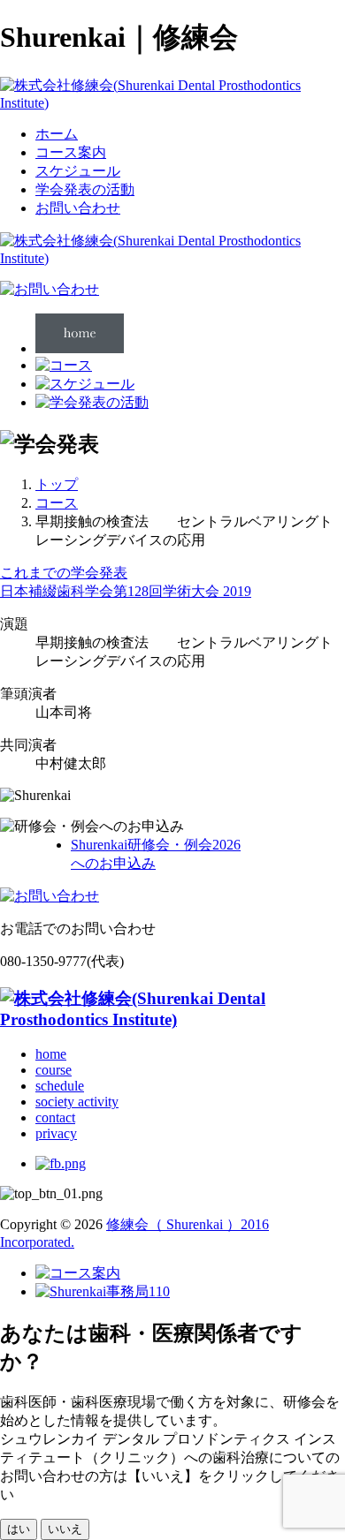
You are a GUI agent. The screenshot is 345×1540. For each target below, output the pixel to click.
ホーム (56, 133)
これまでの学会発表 (63, 572)
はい (18, 1529)
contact (55, 1117)
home (50, 1053)
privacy (56, 1133)
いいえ (65, 1529)
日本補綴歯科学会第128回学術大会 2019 (125, 591)
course (53, 1069)
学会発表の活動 (84, 189)
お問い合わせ (77, 207)
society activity (77, 1101)
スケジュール (77, 170)
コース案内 (70, 152)
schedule (59, 1085)
